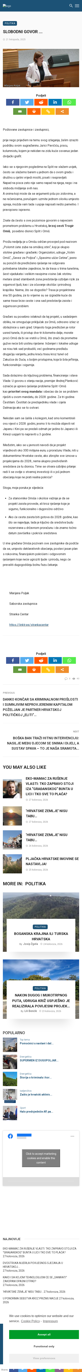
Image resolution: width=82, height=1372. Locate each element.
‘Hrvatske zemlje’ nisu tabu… (47, 813)
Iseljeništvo (25, 1090)
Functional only (44, 1346)
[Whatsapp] (69, 102)
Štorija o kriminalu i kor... (36, 1077)
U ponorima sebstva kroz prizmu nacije (31, 1298)
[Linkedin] (55, 102)
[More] (62, 111)
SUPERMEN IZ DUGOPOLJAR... (39, 1060)
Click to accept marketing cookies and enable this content (41, 1158)
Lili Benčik (30, 1011)
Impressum (50, 1321)
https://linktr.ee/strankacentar (29, 625)
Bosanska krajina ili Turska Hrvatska (41, 936)
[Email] (20, 111)
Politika (10, 23)
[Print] (34, 111)
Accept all (44, 1334)
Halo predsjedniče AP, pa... (36, 1111)
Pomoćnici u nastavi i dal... (37, 1043)
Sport (23, 1107)
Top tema (25, 1039)
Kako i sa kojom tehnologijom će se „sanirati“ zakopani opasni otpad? (35, 1279)
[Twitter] (27, 102)
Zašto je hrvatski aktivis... (36, 1094)
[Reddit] (41, 102)
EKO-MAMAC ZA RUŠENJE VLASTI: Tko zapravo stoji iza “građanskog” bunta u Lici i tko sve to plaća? (50, 786)
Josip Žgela (30, 943)
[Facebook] (12, 102)
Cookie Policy (30, 1321)
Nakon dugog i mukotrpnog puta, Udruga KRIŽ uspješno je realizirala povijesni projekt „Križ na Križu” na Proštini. (41, 1001)
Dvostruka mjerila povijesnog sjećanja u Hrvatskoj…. (33, 1264)
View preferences (44, 1358)
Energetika (25, 1056)
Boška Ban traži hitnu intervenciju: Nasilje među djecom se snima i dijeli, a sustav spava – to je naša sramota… (43, 743)
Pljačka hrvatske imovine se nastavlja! (52, 861)
